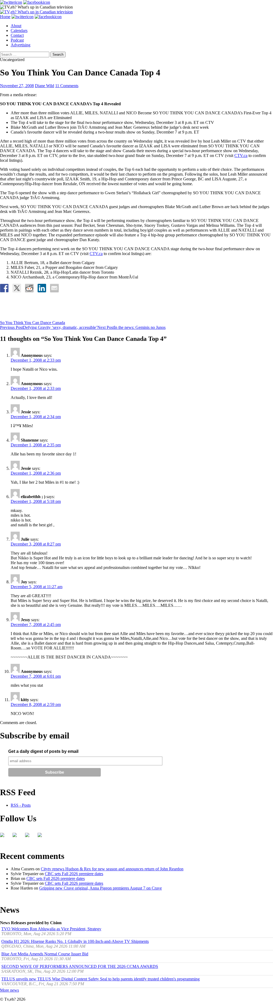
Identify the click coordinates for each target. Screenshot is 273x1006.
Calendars (19, 30)
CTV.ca (240, 155)
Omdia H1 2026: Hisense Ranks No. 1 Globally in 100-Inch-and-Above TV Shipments (75, 941)
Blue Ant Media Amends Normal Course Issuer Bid (44, 954)
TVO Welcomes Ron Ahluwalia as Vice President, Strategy (51, 929)
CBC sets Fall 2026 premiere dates (74, 873)
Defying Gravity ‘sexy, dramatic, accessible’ (48, 327)
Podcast (17, 40)
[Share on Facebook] (4, 288)
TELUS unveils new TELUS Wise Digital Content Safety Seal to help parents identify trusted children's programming (100, 979)
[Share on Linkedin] (42, 288)
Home (5, 16)
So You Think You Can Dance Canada (32, 322)
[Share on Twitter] (17, 288)
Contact (17, 35)
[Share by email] (54, 288)
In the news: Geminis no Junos (131, 327)
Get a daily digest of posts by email (43, 751)
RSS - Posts (21, 805)
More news (9, 990)
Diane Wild (44, 85)
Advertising (20, 45)
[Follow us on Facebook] (4, 837)
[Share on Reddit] (29, 288)
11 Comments (66, 85)
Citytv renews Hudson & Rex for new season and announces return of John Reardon (112, 869)
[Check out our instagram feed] (42, 837)
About (16, 25)
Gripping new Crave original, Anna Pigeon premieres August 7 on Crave (100, 888)
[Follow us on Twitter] (17, 837)
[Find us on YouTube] (29, 837)
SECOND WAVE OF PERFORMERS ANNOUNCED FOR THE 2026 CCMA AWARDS (79, 966)
